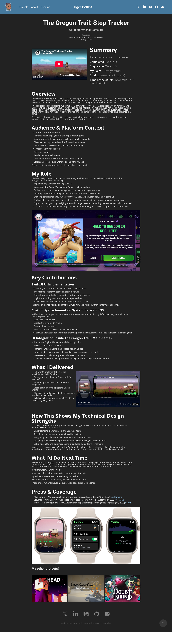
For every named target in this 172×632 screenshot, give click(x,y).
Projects (23, 7)
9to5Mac (119, 499)
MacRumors (116, 497)
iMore (128, 502)
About (34, 7)
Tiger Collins (82, 7)
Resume (45, 7)
